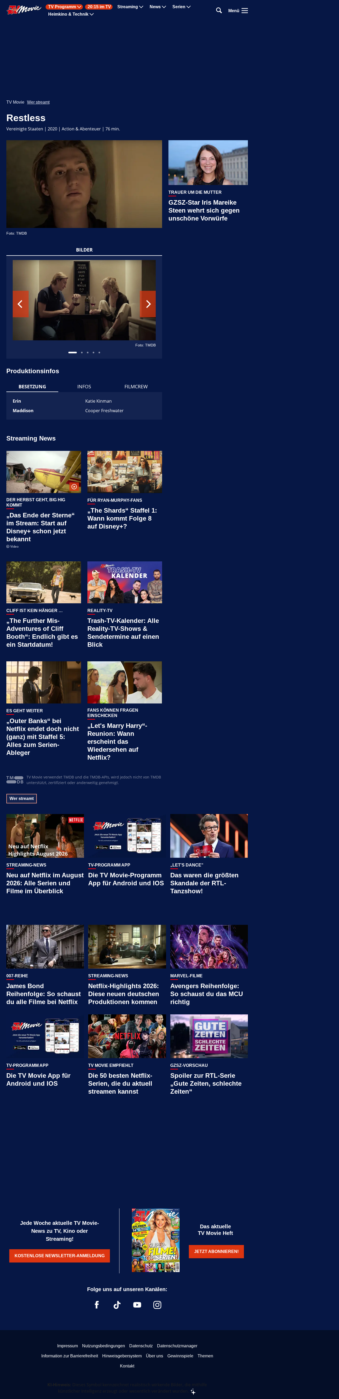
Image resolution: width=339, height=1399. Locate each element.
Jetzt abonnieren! (216, 1251)
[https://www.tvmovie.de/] (24, 10)
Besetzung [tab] (32, 386)
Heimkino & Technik (68, 14)
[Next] (148, 304)
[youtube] (137, 1305)
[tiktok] (117, 1305)
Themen (205, 1356)
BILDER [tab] (84, 250)
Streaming (127, 7)
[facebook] (97, 1305)
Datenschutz (141, 1346)
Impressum (67, 1346)
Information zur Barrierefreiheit (69, 1356)
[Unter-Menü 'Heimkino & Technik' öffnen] (92, 14)
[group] (84, 307)
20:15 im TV (99, 7)
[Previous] (21, 304)
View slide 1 (72, 352)
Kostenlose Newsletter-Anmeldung (60, 1255)
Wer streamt (38, 102)
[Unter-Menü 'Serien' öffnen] (188, 6)
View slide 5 (99, 352)
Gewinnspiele (180, 1356)
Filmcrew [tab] (136, 386)
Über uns (154, 1356)
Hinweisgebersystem (122, 1356)
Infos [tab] (84, 386)
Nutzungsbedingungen (103, 1346)
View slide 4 (93, 352)
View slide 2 (82, 352)
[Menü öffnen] (245, 10)
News (155, 7)
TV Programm (62, 7)
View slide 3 (87, 352)
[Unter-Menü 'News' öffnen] (164, 6)
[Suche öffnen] (219, 10)
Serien (178, 7)
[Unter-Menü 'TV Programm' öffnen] (79, 6)
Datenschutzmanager (177, 1346)
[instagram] (157, 1305)
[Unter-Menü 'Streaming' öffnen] (141, 6)
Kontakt (127, 1366)
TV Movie (15, 102)
